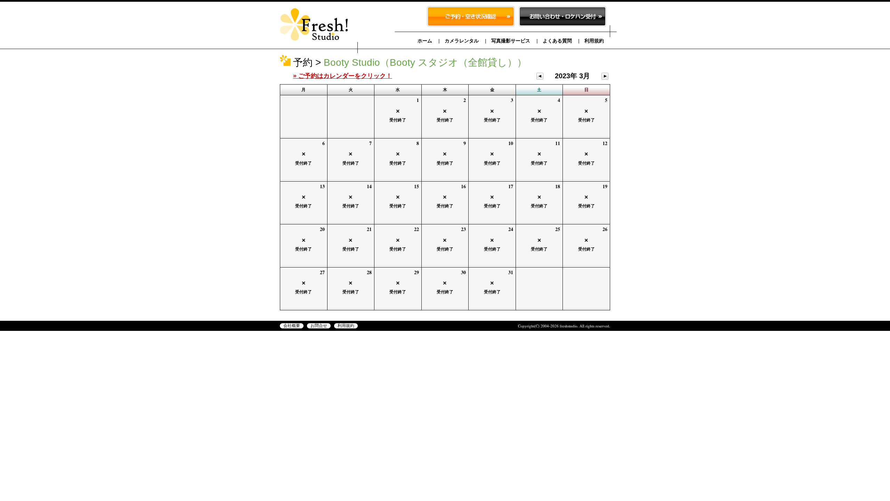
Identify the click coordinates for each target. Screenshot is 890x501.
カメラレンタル (462, 40)
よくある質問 (557, 40)
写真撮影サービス (510, 40)
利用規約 (594, 40)
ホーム (425, 40)
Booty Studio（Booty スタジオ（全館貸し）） (425, 62)
